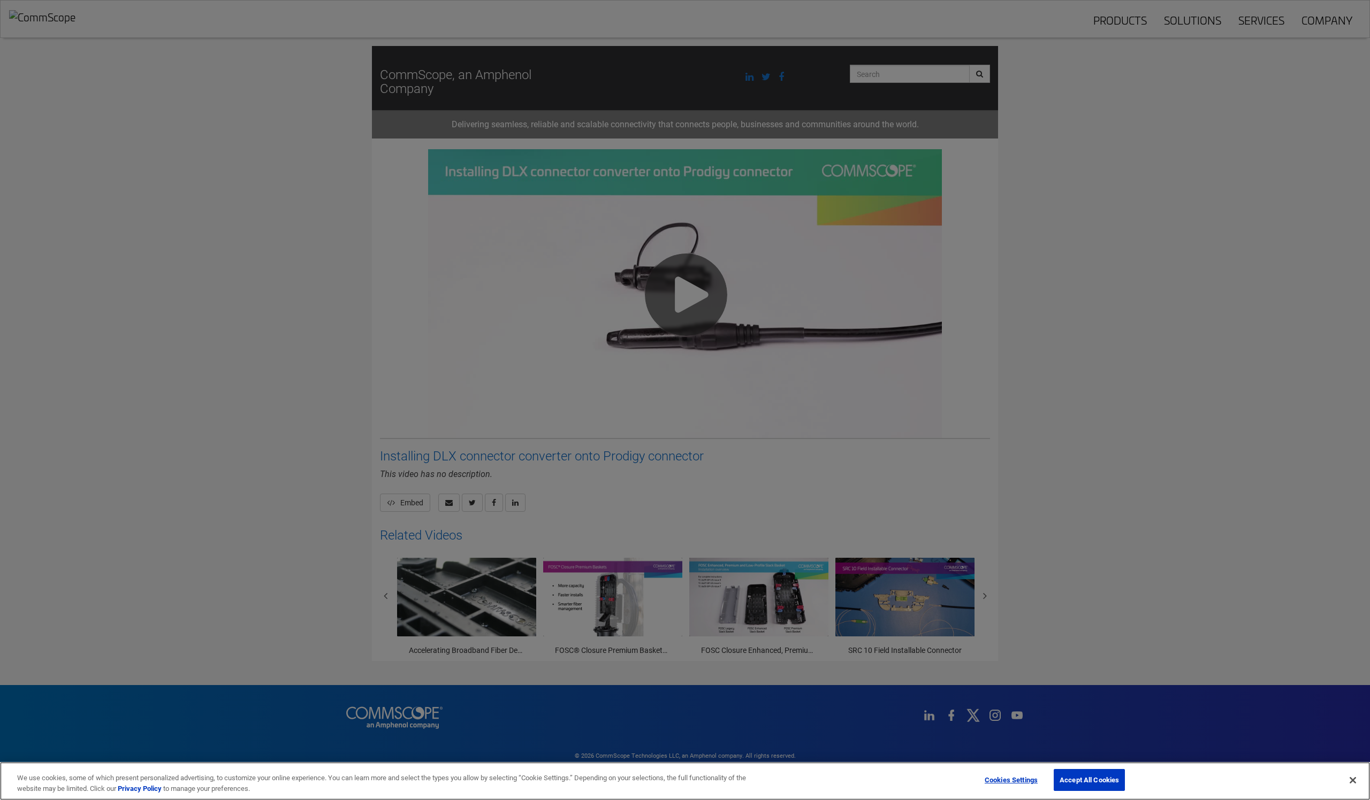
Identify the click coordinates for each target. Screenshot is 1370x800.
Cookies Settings (1011, 779)
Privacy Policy (140, 788)
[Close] (1353, 780)
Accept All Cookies (1089, 779)
